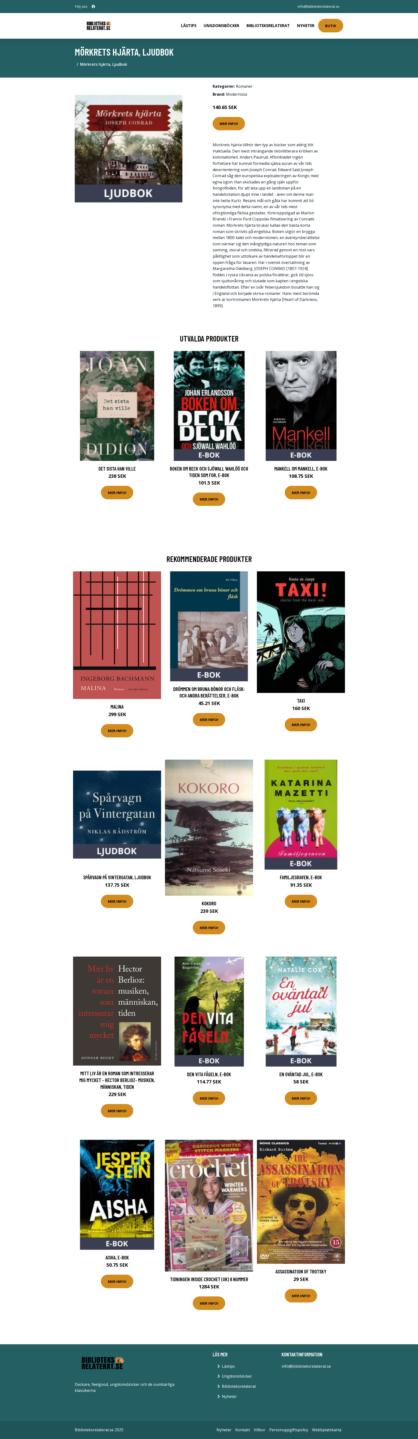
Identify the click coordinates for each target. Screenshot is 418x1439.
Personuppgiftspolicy (288, 1429)
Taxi (301, 701)
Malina (117, 707)
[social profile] (93, 6)
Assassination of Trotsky (301, 1271)
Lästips (188, 25)
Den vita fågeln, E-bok (209, 1074)
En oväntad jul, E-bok (301, 1074)
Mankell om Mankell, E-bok (301, 468)
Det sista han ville (117, 468)
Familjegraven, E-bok (301, 877)
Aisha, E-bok (117, 1257)
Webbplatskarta (326, 1429)
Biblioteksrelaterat (268, 25)
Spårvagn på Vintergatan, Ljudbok (117, 877)
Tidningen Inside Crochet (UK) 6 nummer (209, 1279)
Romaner (244, 86)
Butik (330, 25)
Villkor (259, 1429)
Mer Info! (229, 123)
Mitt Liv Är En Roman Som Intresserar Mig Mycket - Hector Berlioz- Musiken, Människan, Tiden (117, 1080)
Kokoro (209, 903)
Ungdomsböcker (221, 25)
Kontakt (242, 1429)
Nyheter (305, 25)
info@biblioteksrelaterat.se (318, 6)
